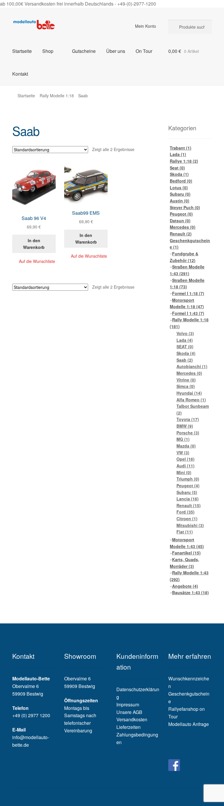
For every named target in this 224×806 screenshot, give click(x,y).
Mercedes (182, 227)
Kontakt (20, 73)
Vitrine (186, 380)
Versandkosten (131, 719)
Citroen (186, 518)
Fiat (184, 532)
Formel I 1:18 (188, 293)
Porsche (187, 433)
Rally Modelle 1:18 (57, 95)
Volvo (185, 333)
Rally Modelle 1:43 (189, 576)
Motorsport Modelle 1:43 (187, 543)
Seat (177, 168)
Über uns (115, 51)
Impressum (127, 704)
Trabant (180, 148)
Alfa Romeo (191, 400)
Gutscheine (84, 51)
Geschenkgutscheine (190, 244)
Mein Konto (145, 26)
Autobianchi (191, 366)
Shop (47, 51)
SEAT (184, 346)
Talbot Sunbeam (192, 409)
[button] (34, 261)
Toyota (187, 419)
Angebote (185, 586)
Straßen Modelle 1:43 (187, 270)
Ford (185, 512)
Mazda (186, 446)
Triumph (187, 479)
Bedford (181, 181)
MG (183, 439)
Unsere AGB (129, 712)
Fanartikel (186, 553)
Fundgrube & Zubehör (184, 257)
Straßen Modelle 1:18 (187, 283)
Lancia (187, 499)
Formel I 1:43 (188, 313)
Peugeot (181, 214)
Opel (185, 459)
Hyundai (189, 393)
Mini (183, 472)
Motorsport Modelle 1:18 (187, 303)
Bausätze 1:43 (190, 592)
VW (182, 452)
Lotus (179, 187)
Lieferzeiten (128, 727)
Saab (184, 360)
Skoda (179, 174)
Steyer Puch (185, 207)
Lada (178, 154)
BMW (184, 426)
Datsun (180, 220)
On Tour (144, 51)
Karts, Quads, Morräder (184, 563)
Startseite (22, 51)
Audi (185, 466)
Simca (185, 386)
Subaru (180, 194)
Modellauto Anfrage (188, 724)
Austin (179, 201)
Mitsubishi (190, 525)
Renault (181, 234)
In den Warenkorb (34, 244)
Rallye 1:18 (184, 161)
